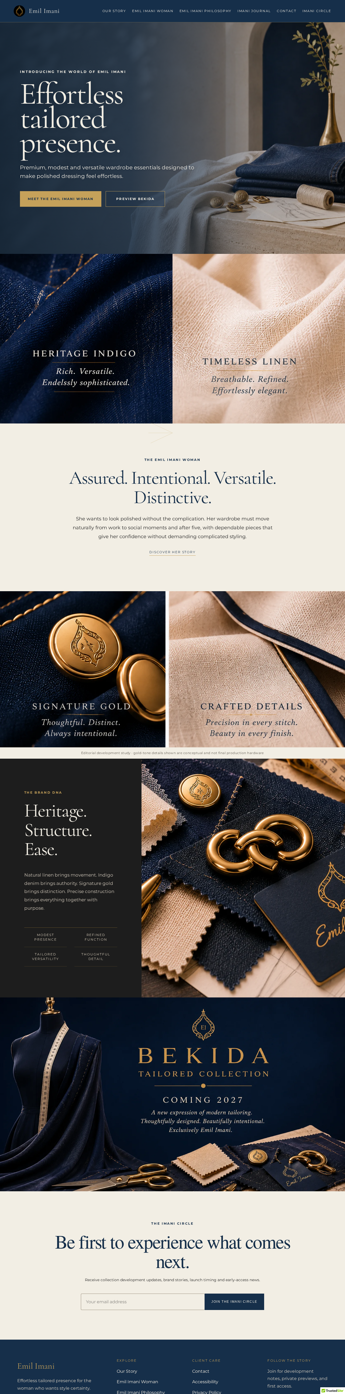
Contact (286, 11)
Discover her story (172, 552)
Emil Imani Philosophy (206, 11)
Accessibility (205, 1381)
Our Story (114, 11)
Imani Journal (254, 11)
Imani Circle (316, 11)
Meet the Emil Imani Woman (61, 199)
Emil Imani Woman (153, 11)
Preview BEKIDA (135, 199)
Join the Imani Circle (234, 1302)
